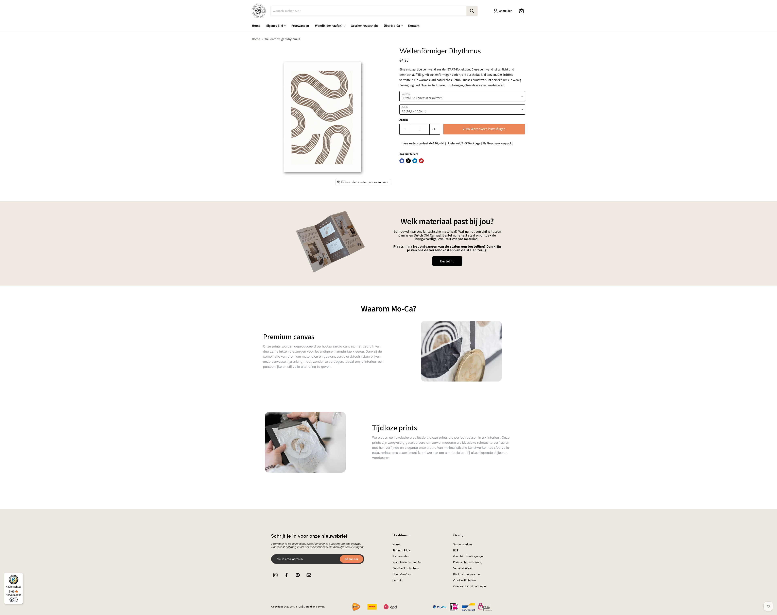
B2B (456, 550)
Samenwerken (462, 544)
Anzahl (403, 120)
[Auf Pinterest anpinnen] (421, 160)
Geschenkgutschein (364, 25)
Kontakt (413, 25)
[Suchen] (471, 11)
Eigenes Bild (275, 25)
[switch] (14, 599)
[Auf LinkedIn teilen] (414, 160)
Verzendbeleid (462, 568)
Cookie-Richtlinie (464, 580)
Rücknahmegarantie (466, 574)
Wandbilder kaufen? (329, 25)
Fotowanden (300, 25)
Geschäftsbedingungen (468, 556)
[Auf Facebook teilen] (401, 160)
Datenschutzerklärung (467, 562)
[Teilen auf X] (408, 160)
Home (256, 25)
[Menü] (20, 574)
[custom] (275, 575)
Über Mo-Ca (392, 25)
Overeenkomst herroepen (470, 586)
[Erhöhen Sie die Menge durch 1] (435, 129)
